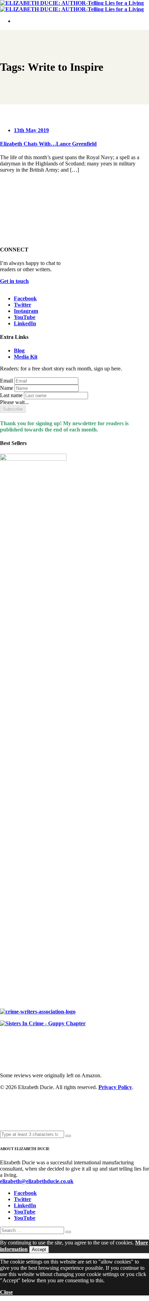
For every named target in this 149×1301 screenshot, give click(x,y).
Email (6, 381)
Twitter (22, 305)
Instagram (26, 311)
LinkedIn (25, 323)
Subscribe (13, 409)
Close (6, 1292)
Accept (39, 1249)
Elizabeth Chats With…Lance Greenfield (48, 144)
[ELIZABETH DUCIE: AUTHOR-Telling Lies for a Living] (72, 3)
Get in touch (14, 281)
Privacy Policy (115, 1087)
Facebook (25, 298)
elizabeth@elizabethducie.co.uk (36, 1181)
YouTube (24, 317)
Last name (11, 395)
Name (6, 388)
